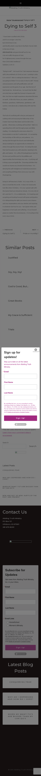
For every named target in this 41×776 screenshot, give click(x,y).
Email (6, 372)
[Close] (35, 349)
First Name (8, 382)
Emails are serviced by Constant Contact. (18, 412)
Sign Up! (20, 418)
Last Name (8, 393)
